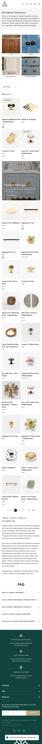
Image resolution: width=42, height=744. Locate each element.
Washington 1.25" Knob (10, 436)
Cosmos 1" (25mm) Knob (30, 344)
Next (33, 510)
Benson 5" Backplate (28, 119)
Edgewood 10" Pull (8, 252)
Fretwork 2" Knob (27, 281)
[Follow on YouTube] (24, 730)
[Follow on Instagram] (14, 731)
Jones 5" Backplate (8, 468)
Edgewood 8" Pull (27, 223)
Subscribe (33, 713)
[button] (22, 738)
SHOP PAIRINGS (11, 195)
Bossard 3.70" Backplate (11, 223)
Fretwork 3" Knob (8, 151)
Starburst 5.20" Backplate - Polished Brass (9, 405)
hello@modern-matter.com (12, 725)
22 (29, 510)
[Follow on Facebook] (19, 731)
